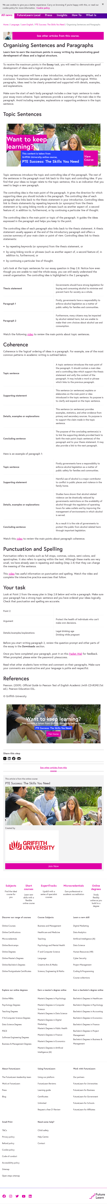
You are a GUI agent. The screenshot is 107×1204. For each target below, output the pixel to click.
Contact (41, 1143)
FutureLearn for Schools (83, 1103)
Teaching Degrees (10, 1011)
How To (76, 15)
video (30, 334)
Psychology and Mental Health (51, 945)
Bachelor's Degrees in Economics (87, 1018)
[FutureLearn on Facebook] (4, 1196)
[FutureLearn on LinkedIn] (30, 1196)
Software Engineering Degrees (15, 1037)
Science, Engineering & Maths (51, 971)
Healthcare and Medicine (49, 932)
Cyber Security (79, 958)
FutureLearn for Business (84, 1090)
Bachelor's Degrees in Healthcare (87, 998)
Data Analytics (79, 932)
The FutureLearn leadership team (16, 1077)
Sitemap (5, 1169)
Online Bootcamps (10, 945)
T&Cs (4, 1130)
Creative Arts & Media (47, 964)
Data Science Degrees (12, 1024)
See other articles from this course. (58, 35)
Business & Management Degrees (16, 1044)
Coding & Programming (83, 971)
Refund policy (8, 1143)
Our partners (78, 1077)
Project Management (82, 964)
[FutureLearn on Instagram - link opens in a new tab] (10, 1196)
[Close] (103, 4)
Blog (4, 1096)
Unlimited (42, 1103)
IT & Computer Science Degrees (16, 1018)
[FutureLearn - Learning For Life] (97, 1195)
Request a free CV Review (49, 1109)
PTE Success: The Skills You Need (50, 24)
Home (5, 24)
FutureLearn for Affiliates (84, 1109)
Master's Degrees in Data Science (52, 1013)
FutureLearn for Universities (85, 1083)
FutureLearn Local (28, 15)
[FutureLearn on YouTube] (23, 1196)
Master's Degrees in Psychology (52, 998)
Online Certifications (11, 932)
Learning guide (44, 1090)
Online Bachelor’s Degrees (13, 964)
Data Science (79, 945)
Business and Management (49, 925)
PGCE (4, 1031)
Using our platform (46, 1077)
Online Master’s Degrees (12, 958)
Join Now (53, 866)
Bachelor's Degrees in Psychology (88, 1005)
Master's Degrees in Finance (50, 1034)
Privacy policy (8, 1136)
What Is (91, 15)
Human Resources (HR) (83, 951)
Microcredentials (9, 938)
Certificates (43, 1096)
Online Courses (9, 925)
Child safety (43, 1130)
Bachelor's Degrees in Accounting (88, 1011)
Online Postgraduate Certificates (16, 971)
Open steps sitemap (11, 1175)
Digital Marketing (81, 925)
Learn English (27, 24)
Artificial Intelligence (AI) (84, 938)
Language (15, 24)
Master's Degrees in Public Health (52, 1028)
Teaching (42, 938)
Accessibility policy (10, 1162)
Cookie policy (8, 1149)
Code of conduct (9, 1156)
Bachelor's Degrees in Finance (86, 1024)
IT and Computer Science (49, 951)
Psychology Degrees (11, 1005)
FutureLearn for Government (85, 1096)
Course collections (81, 977)
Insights (62, 15)
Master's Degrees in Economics (51, 1041)
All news (6, 15)
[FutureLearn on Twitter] (17, 1196)
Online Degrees (9, 951)
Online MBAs (7, 998)
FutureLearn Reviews (47, 1083)
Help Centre (43, 1136)
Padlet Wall (75, 653)
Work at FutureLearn (11, 1083)
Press (48, 15)
